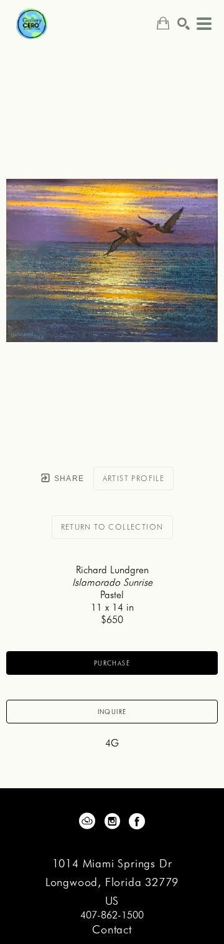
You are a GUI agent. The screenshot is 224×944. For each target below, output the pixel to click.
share (67, 478)
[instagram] (112, 821)
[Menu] (204, 23)
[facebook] (137, 821)
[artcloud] (87, 821)
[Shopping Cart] (163, 23)
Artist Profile (134, 478)
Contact (112, 929)
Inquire (112, 711)
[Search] (183, 23)
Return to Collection (112, 527)
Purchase (112, 663)
